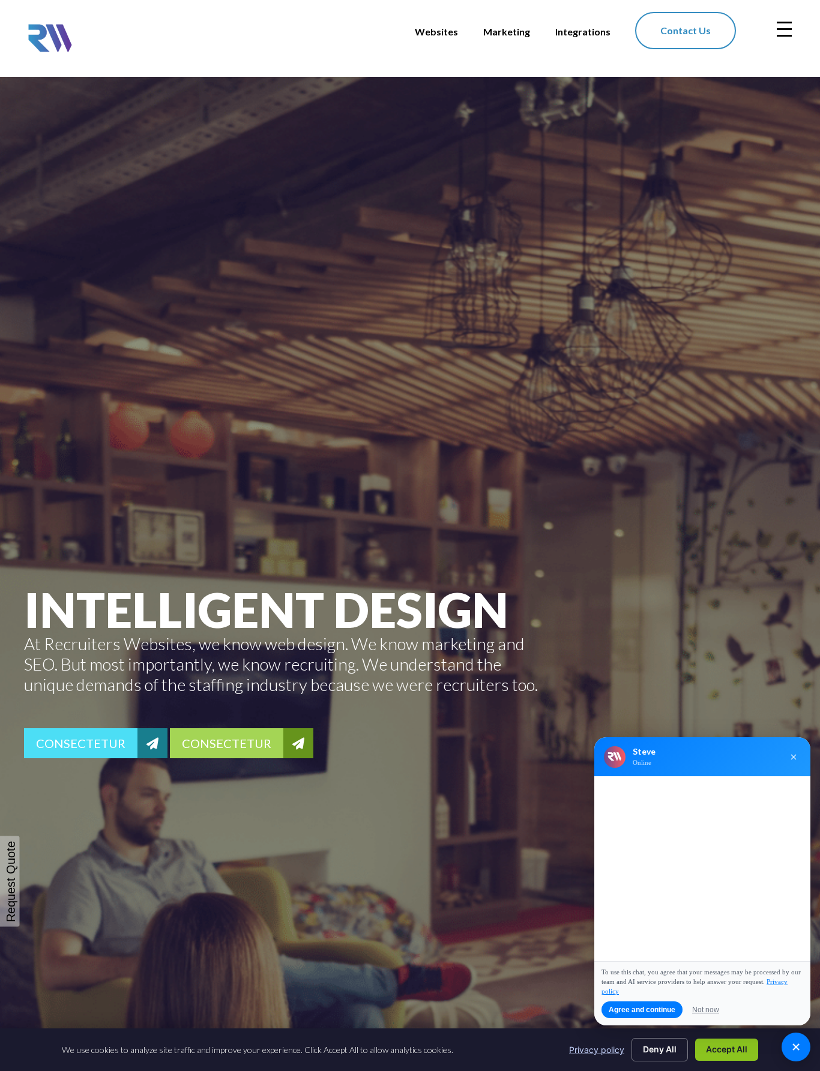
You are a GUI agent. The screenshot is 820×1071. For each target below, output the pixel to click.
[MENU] (784, 29)
